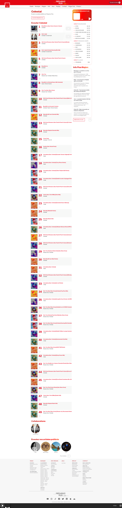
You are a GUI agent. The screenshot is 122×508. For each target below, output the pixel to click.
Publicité (84, 479)
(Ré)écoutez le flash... (79, 119)
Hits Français (42, 466)
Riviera (56, 452)
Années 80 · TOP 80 (43, 483)
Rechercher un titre (33, 467)
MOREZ (82, 53)
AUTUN (82, 26)
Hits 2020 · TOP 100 (43, 476)
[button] (2, 505)
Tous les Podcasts (75, 476)
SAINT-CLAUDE (82, 57)
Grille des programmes (34, 472)
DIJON (82, 34)
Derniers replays (75, 465)
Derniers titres (74, 464)
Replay (58, 6)
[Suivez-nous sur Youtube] (47, 498)
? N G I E (50, 140)
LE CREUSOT (82, 36)
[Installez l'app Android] (74, 498)
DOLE (82, 47)
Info (49, 6)
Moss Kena (54, 75)
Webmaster (85, 484)
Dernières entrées (43, 464)
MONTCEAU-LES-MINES (82, 38)
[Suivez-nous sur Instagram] (51, 498)
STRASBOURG (82, 62)
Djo (66, 452)
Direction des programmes (87, 469)
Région (44, 6)
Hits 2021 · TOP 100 (43, 475)
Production (84, 480)
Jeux (53, 6)
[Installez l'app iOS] (70, 498)
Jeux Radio (64, 463)
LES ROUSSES (82, 49)
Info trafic (52, 475)
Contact (64, 6)
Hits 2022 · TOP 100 (43, 474)
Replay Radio (74, 466)
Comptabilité (85, 472)
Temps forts (42, 488)
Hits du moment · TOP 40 (44, 468)
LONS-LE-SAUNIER (82, 51)
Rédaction (84, 476)
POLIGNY (82, 55)
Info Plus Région (54, 464)
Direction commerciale (86, 468)
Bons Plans (53, 473)
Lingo (44, 156)
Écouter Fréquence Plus (37, 17)
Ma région (53, 468)
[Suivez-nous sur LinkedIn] (66, 498)
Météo (52, 472)
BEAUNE (82, 28)
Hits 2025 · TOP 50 (43, 471)
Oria (35, 452)
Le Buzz (52, 474)
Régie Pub (71, 6)
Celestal (43, 27)
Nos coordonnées (86, 464)
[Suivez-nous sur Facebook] (59, 498)
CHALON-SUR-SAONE (82, 30)
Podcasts (31, 465)
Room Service (74, 472)
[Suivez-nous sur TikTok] (55, 498)
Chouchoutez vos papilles (76, 471)
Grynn (43, 83)
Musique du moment (44, 465)
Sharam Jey (44, 75)
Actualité (31, 466)
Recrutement (85, 483)
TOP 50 (41, 467)
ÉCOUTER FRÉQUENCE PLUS (81, 11)
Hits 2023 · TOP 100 (43, 473)
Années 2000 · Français (44, 479)
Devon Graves (48, 83)
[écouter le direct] (90, 18)
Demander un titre (33, 468)
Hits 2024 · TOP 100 (43, 472)
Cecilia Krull (49, 35)
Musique (37, 6)
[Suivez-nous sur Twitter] (62, 498)
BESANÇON (82, 43)
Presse (78, 6)
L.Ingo (44, 172)
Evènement (74, 473)
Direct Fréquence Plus (34, 464)
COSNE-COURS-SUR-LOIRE (82, 32)
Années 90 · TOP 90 (43, 480)
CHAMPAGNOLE (82, 45)
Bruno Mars (45, 452)
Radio (31, 6)
